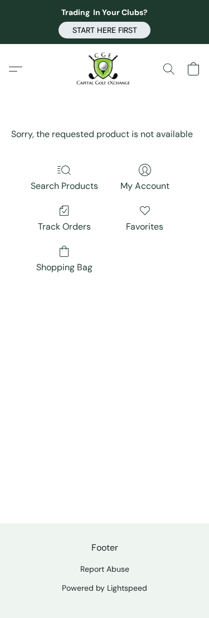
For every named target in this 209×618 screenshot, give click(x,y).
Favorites (144, 226)
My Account (144, 186)
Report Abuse (104, 569)
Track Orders (64, 226)
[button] (104, 30)
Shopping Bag (64, 267)
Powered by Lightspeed (104, 588)
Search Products (64, 186)
